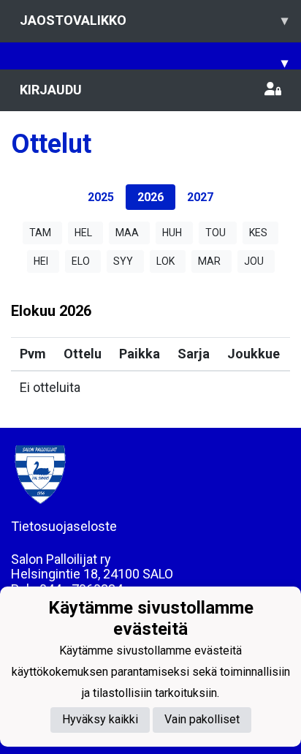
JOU (254, 261)
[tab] (101, 197)
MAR (209, 261)
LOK (165, 261)
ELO (81, 261)
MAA (127, 232)
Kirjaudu (51, 89)
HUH (172, 232)
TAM (40, 232)
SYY (123, 261)
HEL (83, 232)
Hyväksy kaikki (100, 719)
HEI (41, 261)
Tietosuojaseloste (64, 526)
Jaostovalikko (154, 20)
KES (258, 232)
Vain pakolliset (202, 719)
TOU (215, 232)
